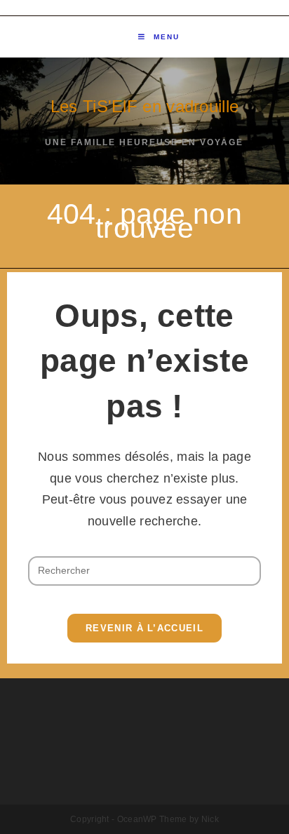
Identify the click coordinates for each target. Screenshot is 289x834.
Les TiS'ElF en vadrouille (145, 106)
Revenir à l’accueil (144, 628)
